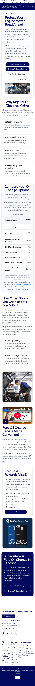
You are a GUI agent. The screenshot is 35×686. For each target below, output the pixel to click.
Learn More (16, 512)
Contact (29, 648)
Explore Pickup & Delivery (17, 69)
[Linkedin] (15, 633)
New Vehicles (6, 648)
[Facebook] (4, 633)
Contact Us (9, 616)
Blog (27, 656)
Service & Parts (14, 643)
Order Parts (14, 662)
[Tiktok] (11, 633)
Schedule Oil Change (17, 64)
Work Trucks (6, 653)
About (29, 642)
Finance (22, 642)
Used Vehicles (6, 650)
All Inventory (6, 643)
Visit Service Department (17, 74)
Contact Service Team (17, 79)
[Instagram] (7, 633)
